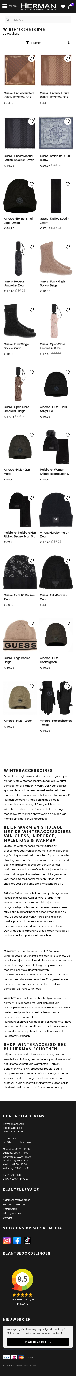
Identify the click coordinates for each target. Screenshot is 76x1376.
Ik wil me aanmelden (38, 1342)
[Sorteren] (69, 42)
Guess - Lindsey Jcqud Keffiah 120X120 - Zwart (19, 158)
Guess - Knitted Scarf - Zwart (54, 220)
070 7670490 (10, 1138)
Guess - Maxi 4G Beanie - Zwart (19, 597)
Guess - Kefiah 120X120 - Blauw (55, 158)
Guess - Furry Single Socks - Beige (52, 283)
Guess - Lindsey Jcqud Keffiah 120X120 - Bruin (54, 95)
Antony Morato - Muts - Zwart (54, 534)
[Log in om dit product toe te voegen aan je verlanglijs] (31, 58)
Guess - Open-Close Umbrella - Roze (52, 346)
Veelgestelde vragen (14, 1204)
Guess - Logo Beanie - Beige (18, 660)
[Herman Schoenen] (36, 7)
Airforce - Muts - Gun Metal (17, 471)
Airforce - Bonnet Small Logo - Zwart (18, 220)
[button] (63, 7)
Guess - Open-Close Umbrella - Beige (16, 409)
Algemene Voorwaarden (16, 1200)
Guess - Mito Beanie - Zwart (53, 597)
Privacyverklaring (12, 1213)
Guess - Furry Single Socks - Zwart (16, 346)
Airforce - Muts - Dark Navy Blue (53, 409)
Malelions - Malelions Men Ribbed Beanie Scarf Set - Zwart (20, 535)
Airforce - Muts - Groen (18, 720)
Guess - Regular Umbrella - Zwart (15, 283)
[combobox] (38, 19)
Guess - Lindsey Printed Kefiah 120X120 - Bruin (19, 95)
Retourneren (10, 1209)
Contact (7, 1218)
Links (30, 1357)
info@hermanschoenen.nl (17, 1142)
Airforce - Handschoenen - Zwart (56, 722)
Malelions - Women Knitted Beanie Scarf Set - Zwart (55, 472)
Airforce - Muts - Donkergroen (50, 660)
